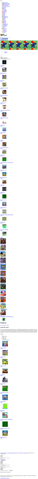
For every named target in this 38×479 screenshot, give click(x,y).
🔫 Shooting (4, 31)
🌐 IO (3, 27)
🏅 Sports (4, 32)
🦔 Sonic (3, 12)
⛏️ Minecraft (4, 30)
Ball (8, 316)
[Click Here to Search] (10, 37)
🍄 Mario (3, 13)
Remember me (3, 460)
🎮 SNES (4, 18)
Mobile (10, 316)
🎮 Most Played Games (6, 4)
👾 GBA (3, 15)
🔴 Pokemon (4, 11)
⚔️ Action (4, 29)
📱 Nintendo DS (5, 16)
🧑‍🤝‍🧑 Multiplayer (4, 24)
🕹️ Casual (4, 8)
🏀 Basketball (4, 28)
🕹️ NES (3, 19)
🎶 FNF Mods (4, 25)
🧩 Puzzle (4, 20)
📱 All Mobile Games (5, 3)
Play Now (2, 49)
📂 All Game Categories (6, 6)
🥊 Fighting (4, 22)
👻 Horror (4, 26)
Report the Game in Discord (4, 478)
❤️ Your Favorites (5, 5)
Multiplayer (3, 316)
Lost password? (2, 459)
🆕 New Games (4, 2)
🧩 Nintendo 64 (4, 17)
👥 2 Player (4, 7)
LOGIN (2, 461)
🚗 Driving (4, 21)
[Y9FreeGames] (3, 35)
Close (1, 455)
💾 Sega (3, 14)
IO (0, 316)
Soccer (12, 316)
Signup (2, 468)
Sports (6, 316)
